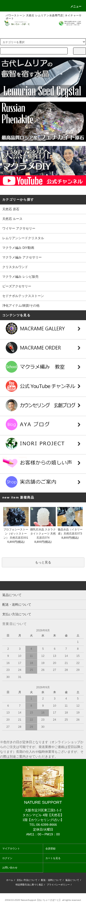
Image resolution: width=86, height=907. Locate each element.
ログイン (7, 858)
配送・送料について (51, 880)
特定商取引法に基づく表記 (29, 884)
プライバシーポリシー (58, 884)
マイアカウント (11, 848)
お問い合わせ (9, 867)
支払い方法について (27, 880)
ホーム (9, 880)
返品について (72, 880)
